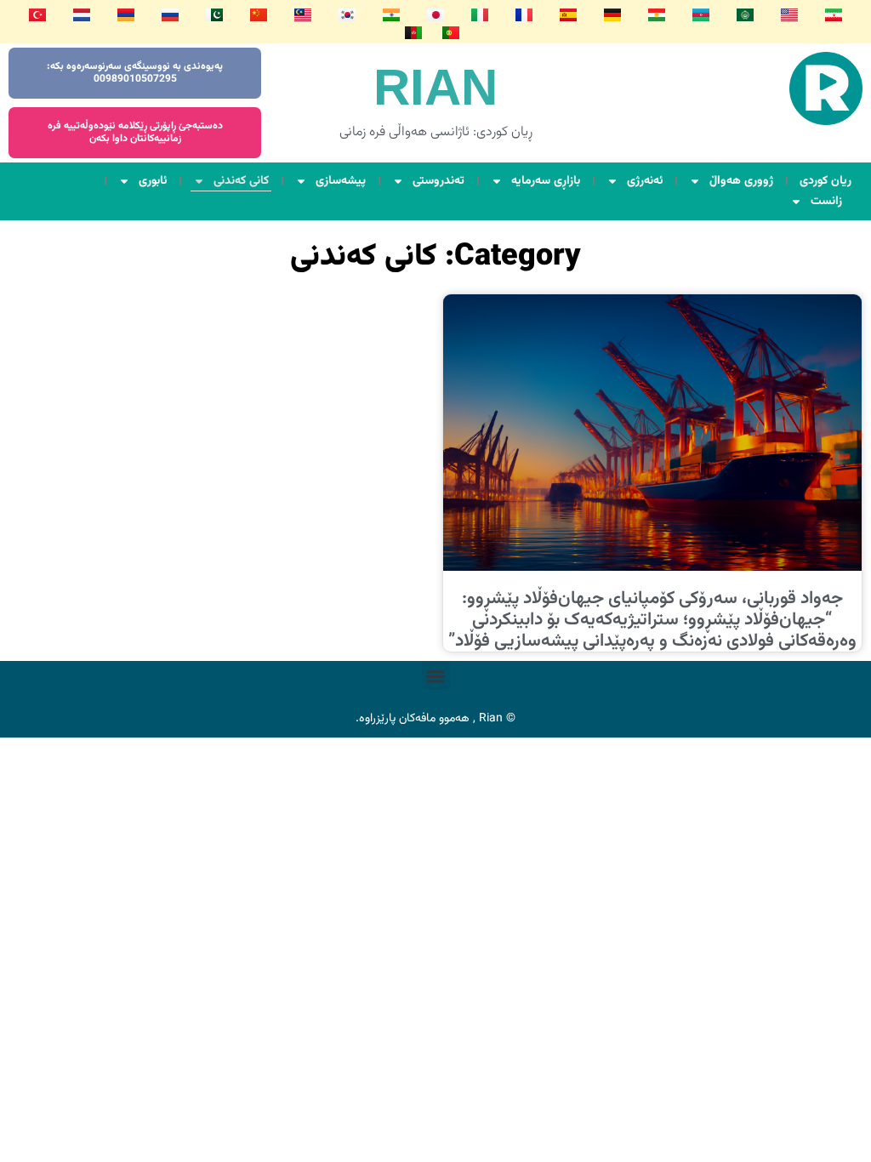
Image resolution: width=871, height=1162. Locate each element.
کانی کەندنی (241, 181)
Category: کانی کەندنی (435, 257)
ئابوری (153, 181)
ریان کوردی (825, 181)
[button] (436, 676)
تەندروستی (438, 181)
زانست (826, 201)
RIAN (435, 87)
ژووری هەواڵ (741, 181)
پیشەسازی (341, 181)
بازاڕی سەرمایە (545, 181)
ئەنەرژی (645, 181)
